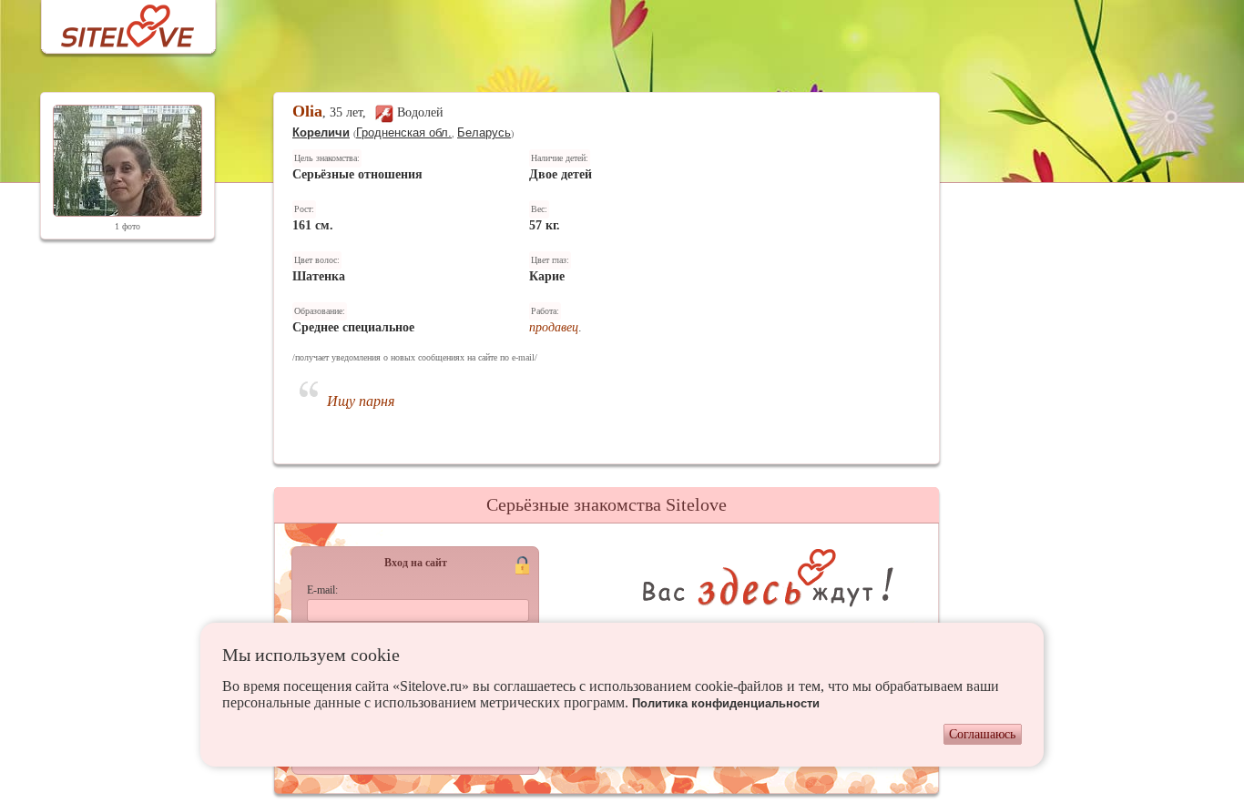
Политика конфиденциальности (726, 703)
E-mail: (322, 590)
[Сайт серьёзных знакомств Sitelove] (113, 21)
